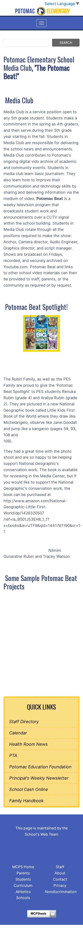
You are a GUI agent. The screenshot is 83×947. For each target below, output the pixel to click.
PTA (13, 755)
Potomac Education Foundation (40, 766)
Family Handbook (26, 800)
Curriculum (23, 885)
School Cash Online (28, 789)
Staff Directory (24, 721)
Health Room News (28, 744)
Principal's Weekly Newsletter (38, 778)
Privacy (59, 885)
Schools (23, 898)
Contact (60, 879)
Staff (60, 867)
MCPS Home (23, 867)
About (60, 873)
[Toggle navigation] (41, 23)
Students (23, 879)
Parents (23, 873)
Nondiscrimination (61, 892)
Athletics (23, 892)
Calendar (18, 732)
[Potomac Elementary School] (41, 11)
